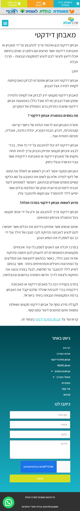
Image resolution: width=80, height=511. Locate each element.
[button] (5, 23)
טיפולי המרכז (63, 377)
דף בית (66, 348)
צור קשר (66, 389)
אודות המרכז (63, 353)
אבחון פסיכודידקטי (48, 319)
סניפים (66, 394)
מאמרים (66, 383)
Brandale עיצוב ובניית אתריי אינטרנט (40, 506)
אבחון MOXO (63, 365)
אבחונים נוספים (62, 371)
